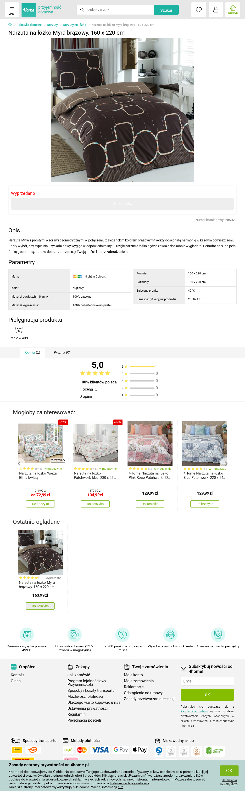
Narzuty (52, 25)
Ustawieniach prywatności (129, 783)
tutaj (121, 787)
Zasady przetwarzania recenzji (149, 699)
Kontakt (17, 675)
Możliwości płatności (85, 696)
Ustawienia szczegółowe (229, 782)
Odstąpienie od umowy (143, 693)
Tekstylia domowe (29, 25)
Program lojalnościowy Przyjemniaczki (86, 682)
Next (226, 463)
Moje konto (133, 675)
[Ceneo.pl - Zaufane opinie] (214, 751)
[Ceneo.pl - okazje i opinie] (159, 751)
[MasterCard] (82, 750)
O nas (16, 681)
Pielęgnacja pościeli (84, 720)
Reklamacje (134, 687)
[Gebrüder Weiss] (33, 750)
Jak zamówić (78, 675)
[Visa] (100, 750)
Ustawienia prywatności (87, 708)
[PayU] (68, 750)
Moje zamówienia (139, 681)
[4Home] (11, 25)
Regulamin (76, 714)
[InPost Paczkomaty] (17, 750)
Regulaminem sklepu (194, 711)
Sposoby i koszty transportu (91, 690)
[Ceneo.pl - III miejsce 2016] (196, 751)
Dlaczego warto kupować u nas (93, 702)
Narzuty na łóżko (74, 25)
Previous (19, 463)
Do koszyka (122, 203)
